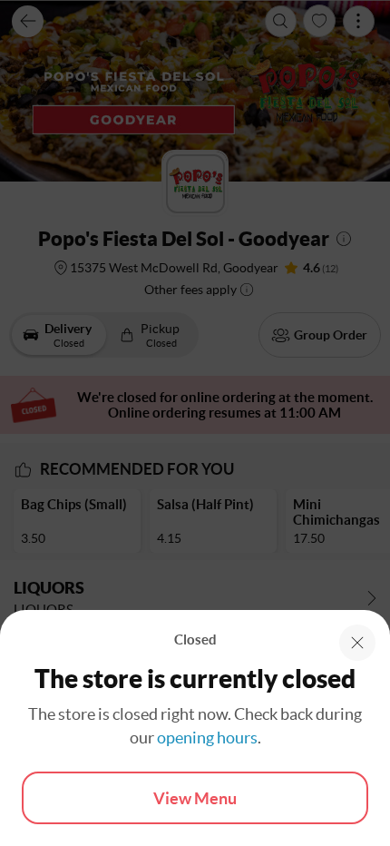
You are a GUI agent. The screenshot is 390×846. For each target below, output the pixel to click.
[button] (357, 643)
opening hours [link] (207, 737)
